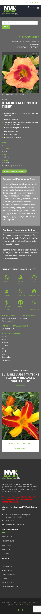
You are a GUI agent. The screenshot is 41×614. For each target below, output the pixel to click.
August (5, 342)
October (5, 345)
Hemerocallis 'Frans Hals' (20, 443)
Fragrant (7, 295)
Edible (20, 307)
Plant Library (7, 566)
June (4, 339)
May (3, 348)
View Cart (5, 553)
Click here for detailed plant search (11, 29)
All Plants (15, 41)
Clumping (6, 329)
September (6, 357)
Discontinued (29, 37)
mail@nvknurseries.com (15, 524)
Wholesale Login (10, 529)
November (6, 360)
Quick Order (6, 545)
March (4, 336)
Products (5, 578)
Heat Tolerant (34, 295)
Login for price (20, 448)
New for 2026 (7, 570)
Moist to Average (9, 318)
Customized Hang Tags (10, 586)
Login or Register (33, 2)
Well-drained (7, 321)
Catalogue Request (9, 574)
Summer (23, 318)
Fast (34, 281)
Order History (7, 549)
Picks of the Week (8, 541)
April (4, 351)
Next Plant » (34, 47)
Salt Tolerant (20, 295)
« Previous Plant (21, 47)
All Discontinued (28, 41)
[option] (20, 75)
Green (16, 329)
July (3, 354)
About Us (6, 558)
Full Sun (6, 281)
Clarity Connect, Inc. (25, 604)
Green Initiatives (8, 582)
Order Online (7, 537)
